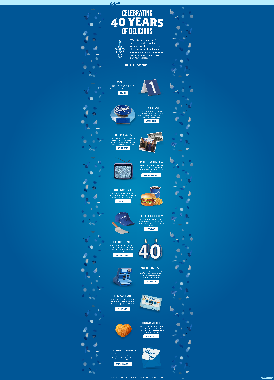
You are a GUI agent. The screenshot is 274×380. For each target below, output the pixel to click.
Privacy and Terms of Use (151, 377)
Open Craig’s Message (122, 364)
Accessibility (160, 377)
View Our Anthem (151, 121)
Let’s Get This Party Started (137, 65)
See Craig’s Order (123, 201)
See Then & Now (122, 309)
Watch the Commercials (151, 175)
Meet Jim (123, 93)
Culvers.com (141, 377)
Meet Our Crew (151, 229)
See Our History (123, 148)
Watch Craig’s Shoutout (123, 255)
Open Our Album (151, 282)
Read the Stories (151, 336)
